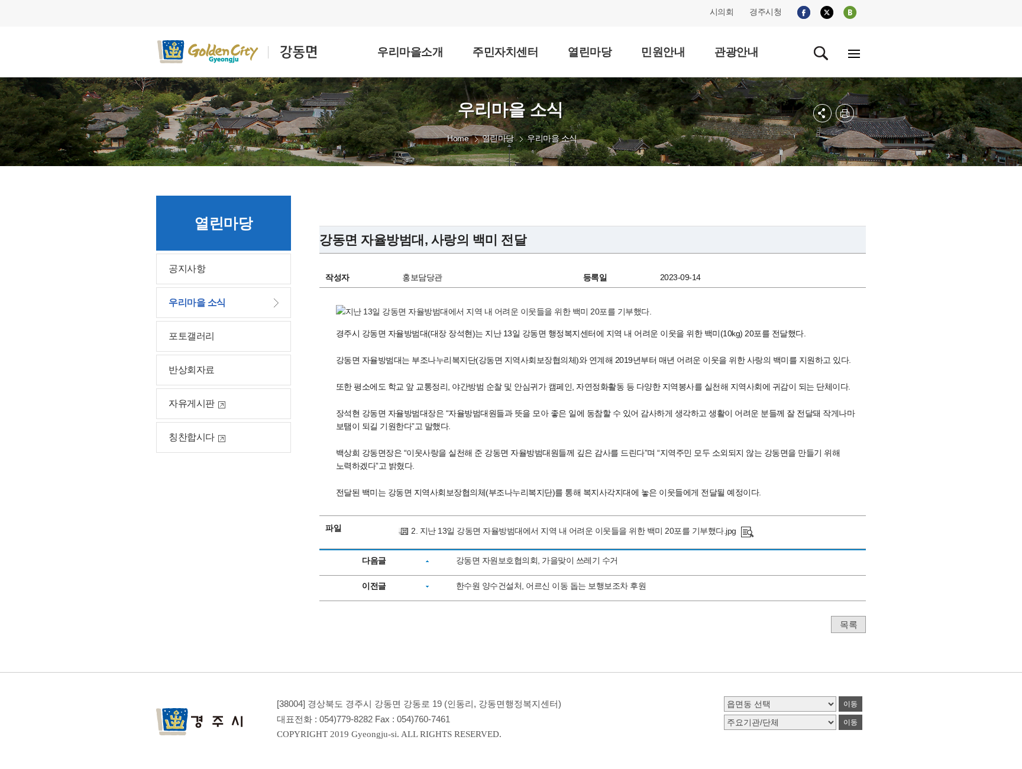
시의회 (722, 12)
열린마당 (498, 138)
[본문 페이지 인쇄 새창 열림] (845, 113)
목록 (848, 624)
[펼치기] (822, 113)
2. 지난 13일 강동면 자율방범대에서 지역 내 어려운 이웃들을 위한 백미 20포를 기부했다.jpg (573, 531)
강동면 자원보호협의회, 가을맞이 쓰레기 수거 (537, 560)
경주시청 (765, 12)
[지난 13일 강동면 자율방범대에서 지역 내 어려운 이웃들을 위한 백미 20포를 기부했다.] (747, 531)
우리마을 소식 (552, 138)
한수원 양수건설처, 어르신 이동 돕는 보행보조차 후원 (551, 585)
